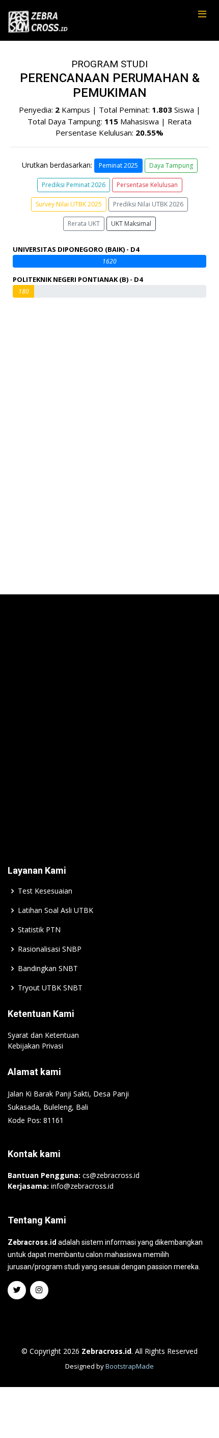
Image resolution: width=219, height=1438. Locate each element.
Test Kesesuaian (45, 891)
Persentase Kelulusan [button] (147, 184)
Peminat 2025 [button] (118, 165)
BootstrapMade (129, 1366)
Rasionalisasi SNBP (49, 949)
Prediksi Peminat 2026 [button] (73, 184)
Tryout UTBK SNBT (50, 987)
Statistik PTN (39, 929)
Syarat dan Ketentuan (43, 1035)
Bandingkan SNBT (48, 968)
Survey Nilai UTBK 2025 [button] (69, 204)
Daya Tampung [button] (171, 165)
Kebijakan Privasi (35, 1046)
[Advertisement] (109, 714)
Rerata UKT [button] (84, 223)
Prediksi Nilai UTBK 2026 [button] (148, 204)
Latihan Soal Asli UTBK (55, 910)
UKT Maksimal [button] (131, 223)
